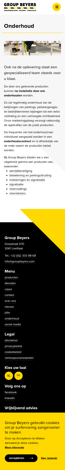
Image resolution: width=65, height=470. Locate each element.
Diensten (10, 283)
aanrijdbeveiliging (20, 171)
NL (8, 375)
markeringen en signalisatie (27, 180)
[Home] (20, 7)
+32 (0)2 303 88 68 (23, 255)
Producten (11, 277)
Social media (13, 324)
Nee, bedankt (49, 458)
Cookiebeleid (13, 352)
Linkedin (10, 398)
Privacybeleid (13, 346)
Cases (8, 289)
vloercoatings (18, 189)
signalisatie (16, 184)
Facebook (11, 392)
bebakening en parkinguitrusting (30, 175)
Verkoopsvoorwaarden (19, 358)
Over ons (10, 301)
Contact (9, 295)
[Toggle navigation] (56, 7)
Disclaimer (11, 340)
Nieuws (9, 307)
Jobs (7, 312)
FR (18, 375)
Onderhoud (12, 318)
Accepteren (16, 458)
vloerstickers (17, 193)
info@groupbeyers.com (20, 261)
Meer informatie (14, 447)
